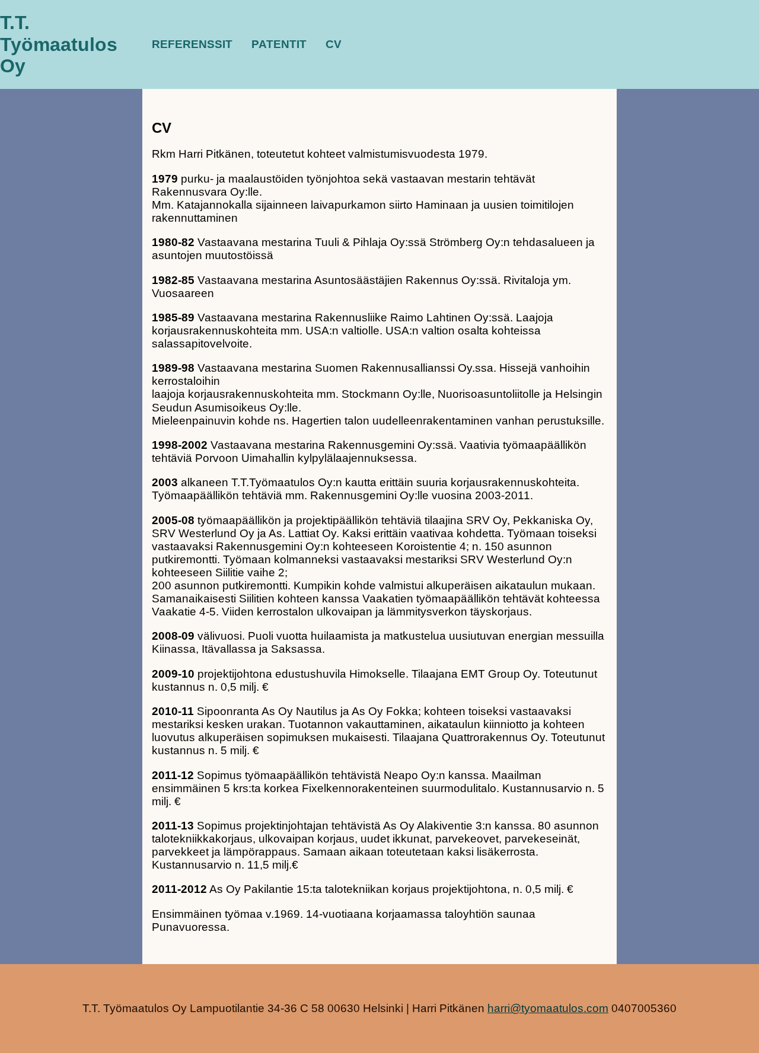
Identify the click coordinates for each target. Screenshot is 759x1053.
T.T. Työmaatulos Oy (58, 44)
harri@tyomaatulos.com (547, 1008)
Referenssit (192, 44)
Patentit (279, 44)
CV (334, 44)
